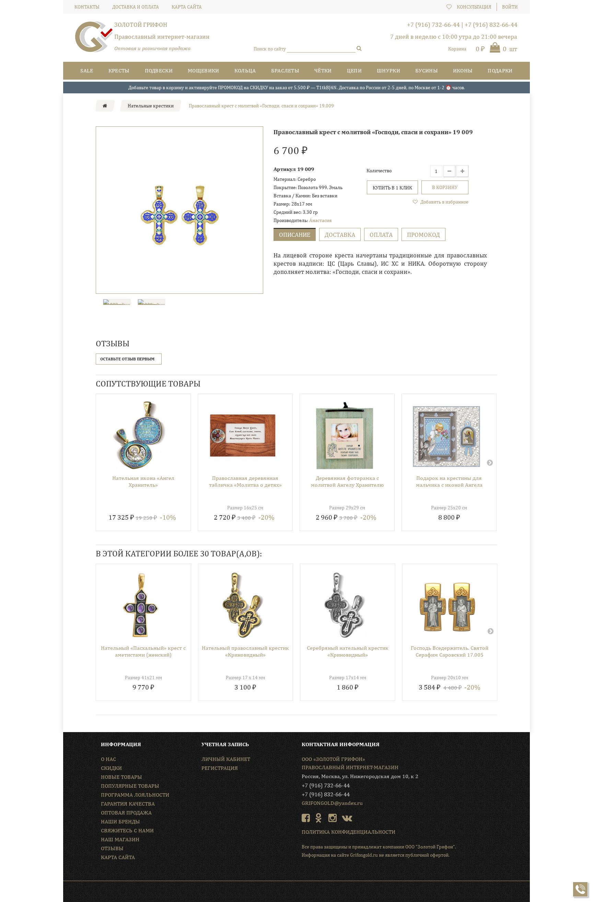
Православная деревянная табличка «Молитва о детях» (245, 481)
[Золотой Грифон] (94, 39)
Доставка (340, 234)
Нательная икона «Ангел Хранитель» (143, 481)
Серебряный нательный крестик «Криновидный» (347, 651)
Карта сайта (118, 857)
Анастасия (320, 220)
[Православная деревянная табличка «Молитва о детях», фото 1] (242, 435)
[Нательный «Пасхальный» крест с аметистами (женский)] (141, 605)
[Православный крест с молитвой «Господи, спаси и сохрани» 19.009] (179, 210)
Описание (294, 234)
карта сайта (187, 7)
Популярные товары (130, 786)
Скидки (111, 768)
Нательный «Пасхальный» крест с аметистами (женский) (143, 651)
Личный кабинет (225, 759)
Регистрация (219, 768)
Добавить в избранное (443, 202)
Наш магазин (120, 839)
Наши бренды (120, 821)
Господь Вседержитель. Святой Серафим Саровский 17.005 (449, 651)
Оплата (381, 234)
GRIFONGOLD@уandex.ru (332, 803)
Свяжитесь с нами (127, 830)
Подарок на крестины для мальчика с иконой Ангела (449, 481)
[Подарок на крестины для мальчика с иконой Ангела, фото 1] (446, 435)
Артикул (285, 169)
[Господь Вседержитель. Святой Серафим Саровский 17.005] (447, 605)
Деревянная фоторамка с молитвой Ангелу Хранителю (347, 481)
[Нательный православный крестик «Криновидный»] (243, 605)
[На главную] (105, 106)
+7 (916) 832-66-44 (491, 24)
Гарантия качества (128, 803)
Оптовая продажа (126, 812)
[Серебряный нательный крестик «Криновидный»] (345, 605)
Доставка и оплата (135, 7)
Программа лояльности (135, 794)
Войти (510, 7)
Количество (379, 170)
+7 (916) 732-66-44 (433, 24)
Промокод (423, 234)
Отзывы (112, 848)
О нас (108, 759)
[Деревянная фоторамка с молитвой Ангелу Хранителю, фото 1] (344, 435)
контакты (87, 7)
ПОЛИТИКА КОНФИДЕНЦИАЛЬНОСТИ (348, 832)
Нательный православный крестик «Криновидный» (245, 651)
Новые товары (121, 777)
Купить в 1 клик (392, 187)
